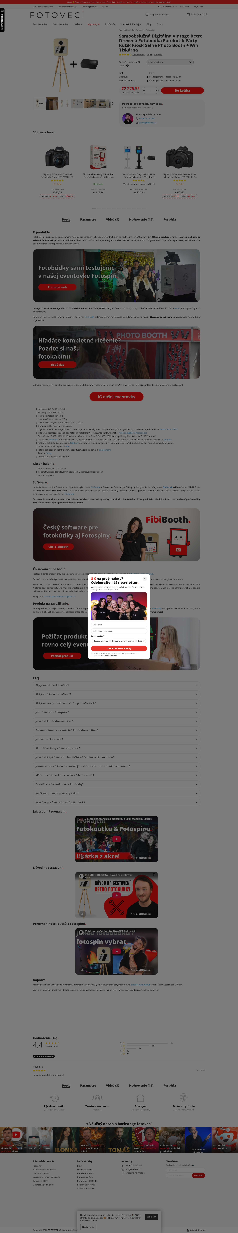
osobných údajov (110, 655)
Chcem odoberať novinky (119, 648)
